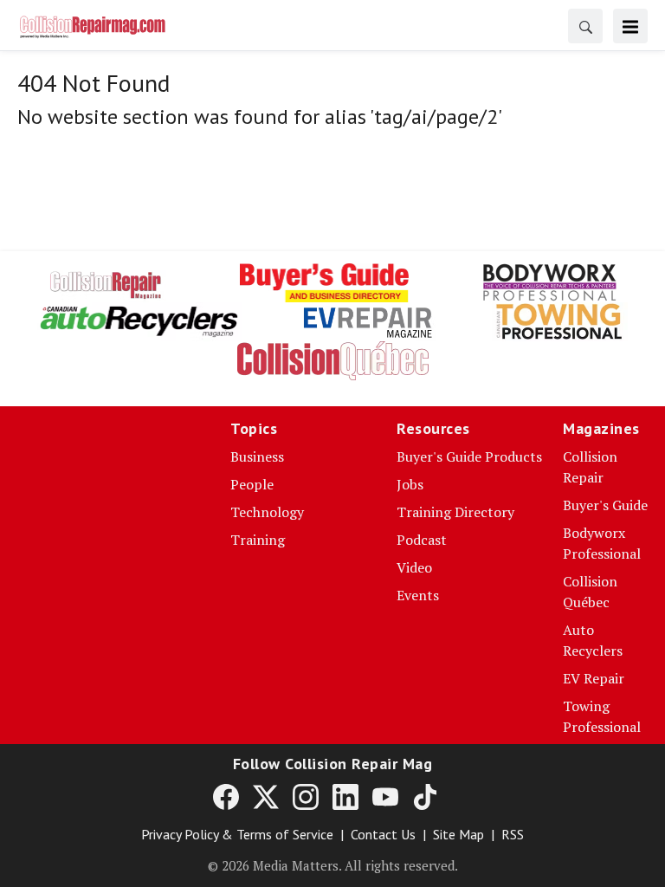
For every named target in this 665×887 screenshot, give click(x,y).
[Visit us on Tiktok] (425, 796)
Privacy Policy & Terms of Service (237, 834)
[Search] (585, 26)
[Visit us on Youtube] (385, 796)
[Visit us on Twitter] (266, 796)
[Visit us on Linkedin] (345, 796)
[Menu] (630, 26)
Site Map (458, 834)
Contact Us (383, 834)
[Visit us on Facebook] (226, 796)
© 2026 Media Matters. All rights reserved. (333, 865)
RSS (512, 834)
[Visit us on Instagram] (306, 796)
